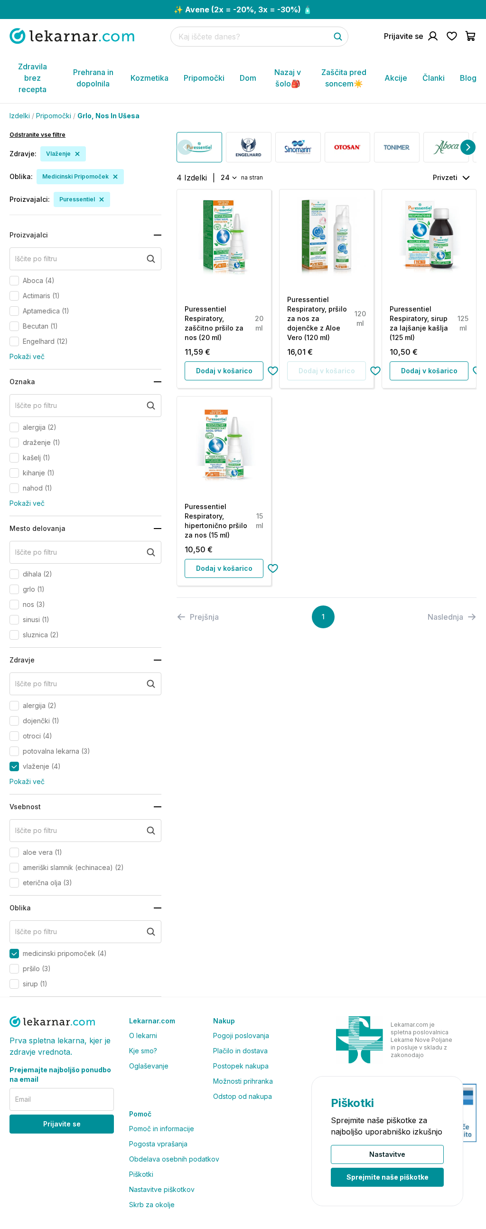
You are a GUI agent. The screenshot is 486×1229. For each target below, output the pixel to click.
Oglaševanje (148, 1066)
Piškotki (141, 1174)
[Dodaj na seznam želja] (273, 371)
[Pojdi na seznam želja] (452, 36)
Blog (468, 78)
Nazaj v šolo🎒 (287, 77)
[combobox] (228, 177)
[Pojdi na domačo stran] (71, 36)
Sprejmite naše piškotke (387, 1177)
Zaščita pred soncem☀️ (343, 77)
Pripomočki (204, 78)
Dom (248, 78)
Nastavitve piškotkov (162, 1189)
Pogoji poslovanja (241, 1035)
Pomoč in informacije (161, 1129)
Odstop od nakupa (242, 1096)
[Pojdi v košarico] (471, 36)
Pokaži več (27, 356)
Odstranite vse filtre (37, 134)
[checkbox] (14, 280)
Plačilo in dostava (240, 1051)
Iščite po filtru (36, 259)
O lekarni (143, 1035)
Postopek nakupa (241, 1066)
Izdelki (19, 116)
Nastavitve (387, 1154)
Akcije (395, 78)
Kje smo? (143, 1051)
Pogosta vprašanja (158, 1144)
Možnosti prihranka (243, 1081)
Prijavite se (62, 1124)
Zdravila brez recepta (32, 78)
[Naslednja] (468, 147)
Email (23, 1099)
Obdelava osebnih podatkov (174, 1159)
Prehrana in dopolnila (93, 77)
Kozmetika (149, 78)
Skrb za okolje (152, 1205)
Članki (433, 78)
